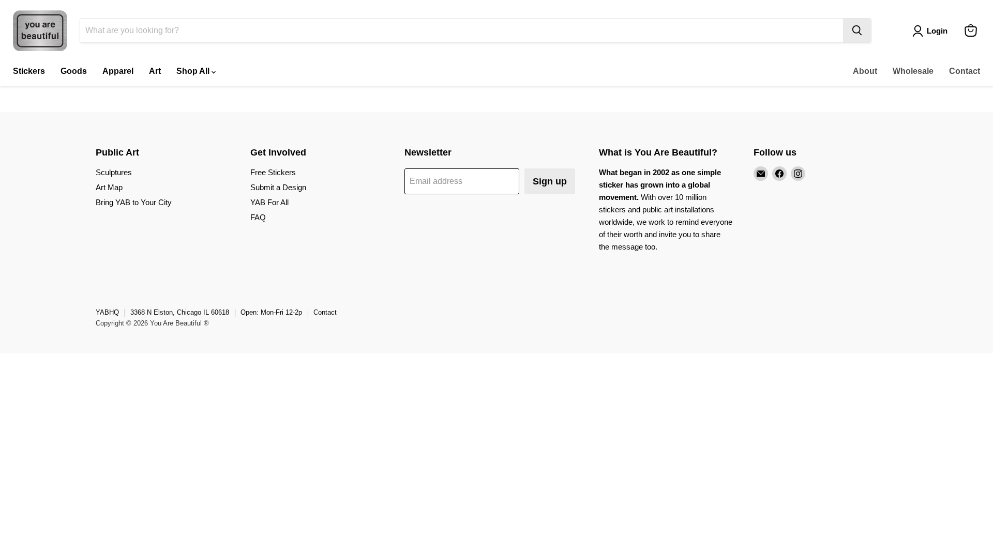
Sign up (550, 181)
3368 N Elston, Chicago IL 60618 (179, 312)
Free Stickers (273, 172)
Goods (74, 71)
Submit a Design (278, 187)
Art (155, 71)
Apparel (117, 71)
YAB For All (269, 202)
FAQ (258, 217)
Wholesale (913, 71)
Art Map (109, 187)
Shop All (194, 71)
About (865, 71)
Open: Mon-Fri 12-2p (271, 312)
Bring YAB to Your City (134, 202)
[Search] (857, 30)
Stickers (29, 71)
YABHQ (107, 312)
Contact (964, 71)
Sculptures (114, 172)
